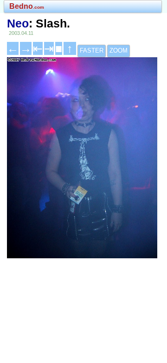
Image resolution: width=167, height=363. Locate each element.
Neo (18, 23)
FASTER (91, 50)
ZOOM (118, 50)
